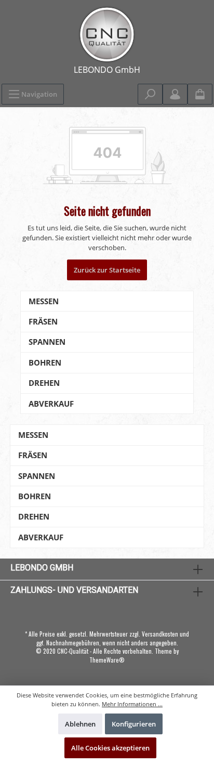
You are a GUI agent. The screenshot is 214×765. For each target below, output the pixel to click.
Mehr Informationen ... (132, 704)
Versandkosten (160, 634)
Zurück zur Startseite (107, 270)
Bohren (45, 362)
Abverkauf (51, 403)
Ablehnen (80, 724)
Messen (44, 301)
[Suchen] (150, 94)
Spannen (47, 341)
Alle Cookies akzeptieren (110, 748)
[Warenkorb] (200, 94)
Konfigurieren (134, 724)
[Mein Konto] (175, 94)
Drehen (44, 383)
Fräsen (43, 321)
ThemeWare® (107, 660)
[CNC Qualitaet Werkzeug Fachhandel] (107, 34)
